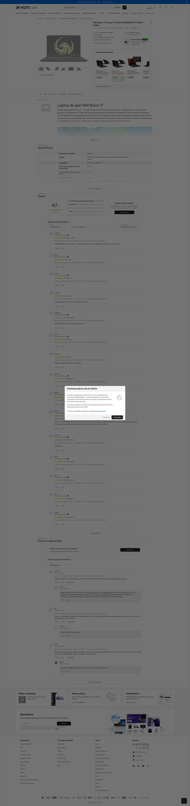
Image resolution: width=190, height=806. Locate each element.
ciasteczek (78, 395)
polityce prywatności (98, 411)
